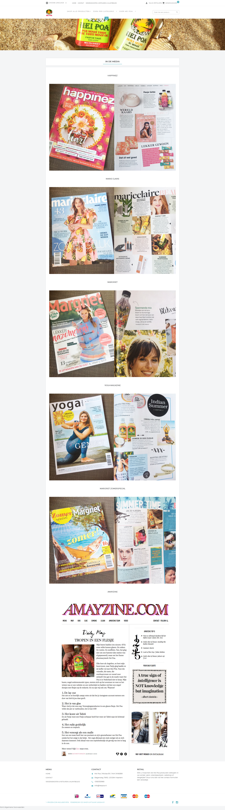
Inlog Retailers (155, 3)
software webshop (96, 802)
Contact (81, 3)
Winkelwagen (171, 3)
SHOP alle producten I (79, 11)
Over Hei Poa (126, 11)
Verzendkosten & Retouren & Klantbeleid (101, 3)
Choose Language (58, 3)
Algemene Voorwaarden (14, 807)
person (146, 3)
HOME (74, 3)
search (177, 12)
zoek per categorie (103, 11)
